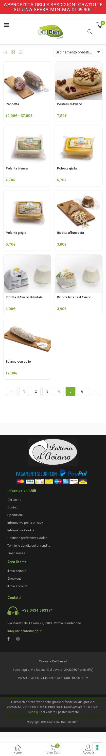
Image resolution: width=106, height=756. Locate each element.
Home (18, 752)
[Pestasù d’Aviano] (78, 65)
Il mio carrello (16, 571)
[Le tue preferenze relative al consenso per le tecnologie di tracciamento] (97, 747)
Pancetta (12, 104)
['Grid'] (13, 52)
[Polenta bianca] (27, 129)
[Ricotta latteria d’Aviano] (78, 258)
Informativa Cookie (20, 530)
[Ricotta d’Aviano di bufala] (27, 258)
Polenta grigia (16, 233)
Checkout (14, 578)
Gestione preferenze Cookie (27, 538)
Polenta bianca (17, 168)
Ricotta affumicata (70, 233)
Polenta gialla (67, 168)
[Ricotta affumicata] (78, 193)
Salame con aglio (18, 361)
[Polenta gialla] (78, 129)
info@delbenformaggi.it (24, 631)
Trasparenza (16, 553)
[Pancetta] (27, 65)
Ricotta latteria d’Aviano (74, 297)
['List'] (21, 52)
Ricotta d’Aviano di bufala (24, 297)
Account (88, 752)
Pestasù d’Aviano (69, 104)
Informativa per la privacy (25, 522)
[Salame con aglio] (27, 322)
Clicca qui (33, 712)
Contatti (12, 507)
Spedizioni (15, 515)
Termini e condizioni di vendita (28, 545)
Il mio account (17, 586)
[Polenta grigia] (27, 193)
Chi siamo (14, 500)
